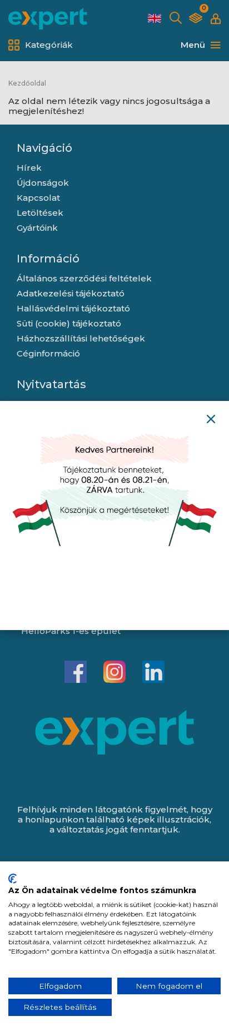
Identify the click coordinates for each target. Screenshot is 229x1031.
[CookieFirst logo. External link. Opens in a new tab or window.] (12, 879)
